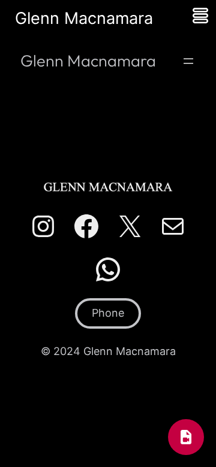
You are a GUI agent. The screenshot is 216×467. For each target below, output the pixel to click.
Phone (108, 313)
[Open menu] (188, 61)
